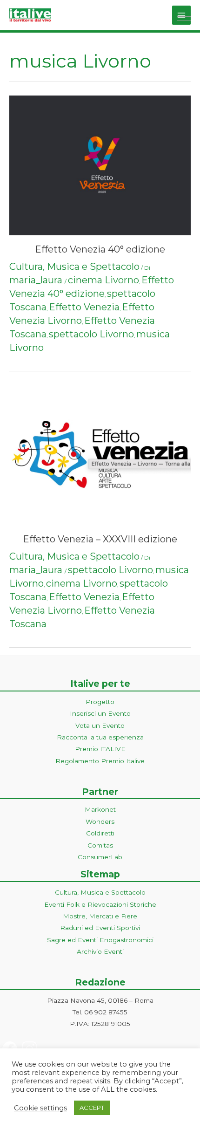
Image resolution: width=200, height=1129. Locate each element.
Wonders (100, 821)
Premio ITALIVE (100, 749)
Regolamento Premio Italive (100, 761)
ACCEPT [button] (92, 1107)
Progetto (100, 701)
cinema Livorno (103, 280)
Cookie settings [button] (40, 1108)
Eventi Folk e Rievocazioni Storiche (100, 904)
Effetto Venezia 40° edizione (100, 249)
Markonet (100, 809)
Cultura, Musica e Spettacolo (74, 266)
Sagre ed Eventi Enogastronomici (100, 940)
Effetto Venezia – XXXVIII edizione (100, 539)
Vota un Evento (100, 725)
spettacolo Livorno (91, 334)
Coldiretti (100, 833)
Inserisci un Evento (100, 713)
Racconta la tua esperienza (100, 737)
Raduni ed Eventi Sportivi (100, 927)
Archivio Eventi (100, 951)
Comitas (100, 845)
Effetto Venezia (84, 307)
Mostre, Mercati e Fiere (100, 916)
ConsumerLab (100, 857)
